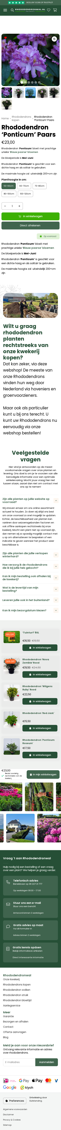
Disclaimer (8, 1114)
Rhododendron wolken (16, 990)
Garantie (8, 1016)
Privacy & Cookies (12, 1119)
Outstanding (35, 1100)
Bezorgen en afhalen (15, 1021)
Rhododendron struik (15, 995)
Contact (8, 1027)
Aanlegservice (11, 1005)
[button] (55, 10)
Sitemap (7, 1125)
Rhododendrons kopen (21, 118)
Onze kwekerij (11, 979)
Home (5, 118)
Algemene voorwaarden (15, 1109)
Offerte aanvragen (14, 1032)
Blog (5, 1037)
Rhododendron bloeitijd (17, 1000)
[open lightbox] (54, 39)
